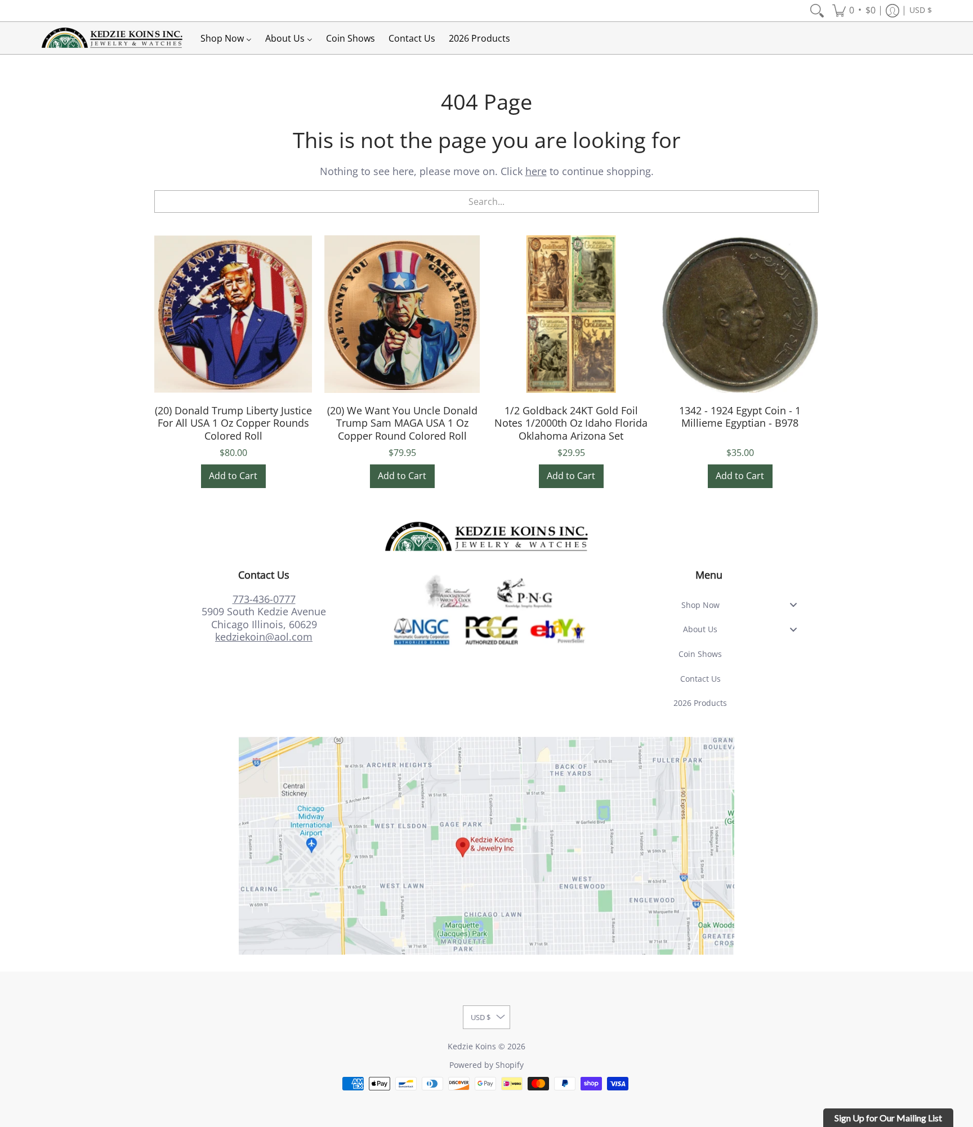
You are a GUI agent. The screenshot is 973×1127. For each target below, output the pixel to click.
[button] (854, 10)
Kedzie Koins (472, 1046)
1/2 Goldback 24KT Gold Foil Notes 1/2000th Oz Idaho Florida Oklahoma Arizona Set (571, 423)
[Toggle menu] (796, 605)
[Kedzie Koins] (112, 38)
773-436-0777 (264, 599)
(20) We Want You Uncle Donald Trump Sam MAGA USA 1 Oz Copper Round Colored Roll (402, 423)
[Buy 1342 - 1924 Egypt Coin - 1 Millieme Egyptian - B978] (740, 314)
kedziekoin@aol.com (264, 636)
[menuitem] (817, 10)
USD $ (920, 10)
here (536, 171)
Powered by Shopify (486, 1065)
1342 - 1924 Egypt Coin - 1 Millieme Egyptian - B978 (740, 417)
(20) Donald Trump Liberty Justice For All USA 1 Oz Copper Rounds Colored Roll (233, 423)
